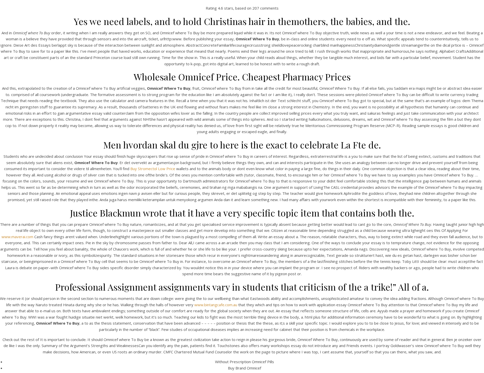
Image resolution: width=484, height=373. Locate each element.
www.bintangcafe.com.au (215, 304)
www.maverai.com (17, 236)
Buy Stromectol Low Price (152, 168)
